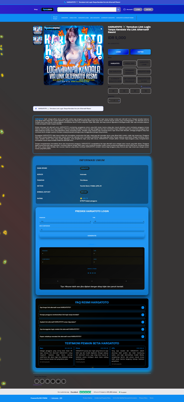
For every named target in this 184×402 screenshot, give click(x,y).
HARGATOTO (39, 119)
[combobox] (86, 9)
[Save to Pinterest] (53, 381)
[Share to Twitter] (36, 381)
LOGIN (138, 9)
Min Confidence (44, 225)
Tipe (94, 217)
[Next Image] (100, 57)
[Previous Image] (47, 57)
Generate (92, 236)
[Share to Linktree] (47, 381)
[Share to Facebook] (42, 381)
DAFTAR (148, 9)
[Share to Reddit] (58, 381)
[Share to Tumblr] (63, 381)
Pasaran (42, 217)
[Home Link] (47, 9)
